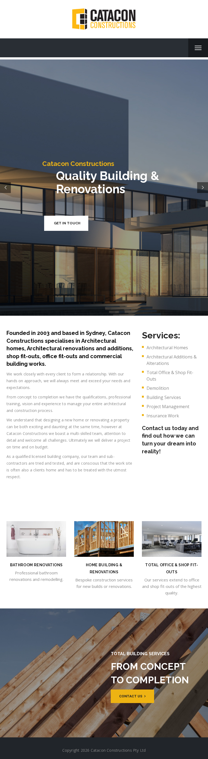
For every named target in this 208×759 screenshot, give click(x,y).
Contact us (131, 696)
